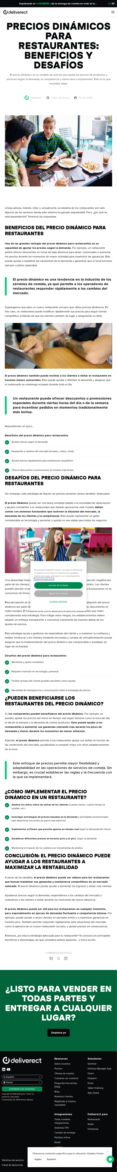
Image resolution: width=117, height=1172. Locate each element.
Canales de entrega (64, 1132)
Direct (91, 1073)
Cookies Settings (58, 601)
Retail (57, 1142)
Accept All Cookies (58, 585)
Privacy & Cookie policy (44, 579)
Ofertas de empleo (64, 1073)
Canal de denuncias (12, 1165)
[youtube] (8, 1069)
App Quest (93, 1092)
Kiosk (90, 1083)
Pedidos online (62, 1137)
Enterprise (93, 1129)
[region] (58, 586)
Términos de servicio (13, 1160)
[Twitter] (58, 958)
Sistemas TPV (61, 1127)
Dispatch (92, 1078)
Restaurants (94, 1119)
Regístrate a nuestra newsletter (65, 1103)
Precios (58, 1068)
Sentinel (92, 1063)
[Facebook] (51, 958)
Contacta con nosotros (66, 1078)
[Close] (107, 1151)
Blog (56, 1091)
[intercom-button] (110, 1159)
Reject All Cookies (58, 593)
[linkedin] (3, 1069)
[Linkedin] (66, 958)
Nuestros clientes (63, 1096)
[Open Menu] (112, 12)
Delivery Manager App (99, 1068)
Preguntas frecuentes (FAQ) (65, 1085)
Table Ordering (95, 1088)
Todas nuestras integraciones (62, 1121)
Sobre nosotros (62, 1063)
